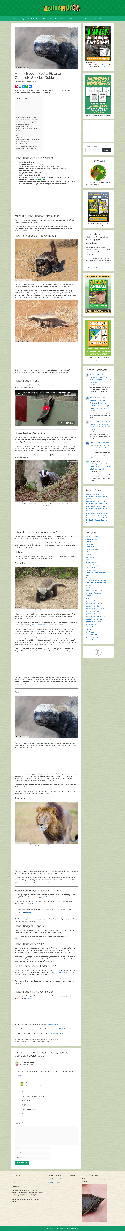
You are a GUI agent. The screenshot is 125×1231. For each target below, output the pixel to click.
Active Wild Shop (91, 539)
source (58, 930)
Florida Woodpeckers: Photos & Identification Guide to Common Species (96, 520)
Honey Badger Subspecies (24, 142)
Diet (17, 135)
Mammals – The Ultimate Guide (62, 1029)
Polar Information (91, 588)
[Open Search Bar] (111, 18)
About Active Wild (96, 19)
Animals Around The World (58, 19)
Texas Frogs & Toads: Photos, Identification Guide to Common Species (96, 508)
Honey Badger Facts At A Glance (26, 117)
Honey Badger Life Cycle (23, 144)
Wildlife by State (91, 634)
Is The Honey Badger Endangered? (26, 146)
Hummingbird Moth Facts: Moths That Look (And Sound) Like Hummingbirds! (100, 379)
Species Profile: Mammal (24, 1038)
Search (106, 150)
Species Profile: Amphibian (94, 601)
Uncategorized (90, 629)
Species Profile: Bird (92, 606)
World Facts (89, 640)
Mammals (88, 578)
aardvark (43, 625)
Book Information (91, 562)
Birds (87, 560)
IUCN (59, 972)
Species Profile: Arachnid (94, 603)
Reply (19, 1075)
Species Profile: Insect (93, 614)
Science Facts (90, 598)
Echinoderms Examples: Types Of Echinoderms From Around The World (37, 1039)
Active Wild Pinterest (54, 1179)
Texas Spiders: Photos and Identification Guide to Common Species (96, 497)
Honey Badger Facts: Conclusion (26, 148)
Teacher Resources (92, 624)
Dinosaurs (73, 19)
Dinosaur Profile (90, 570)
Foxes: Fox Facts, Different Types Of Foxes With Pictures (33, 1041)
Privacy (13, 1179)
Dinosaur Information (92, 565)
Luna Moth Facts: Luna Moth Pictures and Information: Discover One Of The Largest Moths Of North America (100, 403)
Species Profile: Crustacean (94, 608)
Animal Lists (89, 547)
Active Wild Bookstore (92, 536)
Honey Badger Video (22, 124)
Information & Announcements (95, 573)
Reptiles (88, 596)
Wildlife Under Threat (92, 637)
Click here (104, 64)
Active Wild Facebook (54, 1183)
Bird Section (89, 557)
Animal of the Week (92, 549)
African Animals (53, 1024)
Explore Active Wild (28, 19)
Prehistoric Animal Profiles (94, 590)
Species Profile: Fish (92, 611)
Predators (19, 137)
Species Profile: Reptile (93, 622)
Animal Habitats (40, 19)
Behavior (18, 133)
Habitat (18, 131)
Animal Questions (91, 552)
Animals (15, 19)
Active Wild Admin (96, 374)
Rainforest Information (93, 593)
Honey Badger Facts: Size (24, 126)
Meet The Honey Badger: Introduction (27, 120)
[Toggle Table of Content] (39, 115)
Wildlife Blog (89, 632)
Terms (13, 1183)
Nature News (85, 19)
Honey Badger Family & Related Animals (28, 139)
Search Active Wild (91, 147)
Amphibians (89, 541)
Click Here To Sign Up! (93, 267)
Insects (87, 575)
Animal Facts (89, 544)
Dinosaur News (90, 567)
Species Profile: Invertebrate (95, 616)
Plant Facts (89, 585)
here (93, 359)
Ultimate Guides (91, 627)
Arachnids (88, 554)
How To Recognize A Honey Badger (27, 122)
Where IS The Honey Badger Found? (27, 128)
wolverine (30, 903)
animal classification (33, 912)
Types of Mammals (56, 1033)
